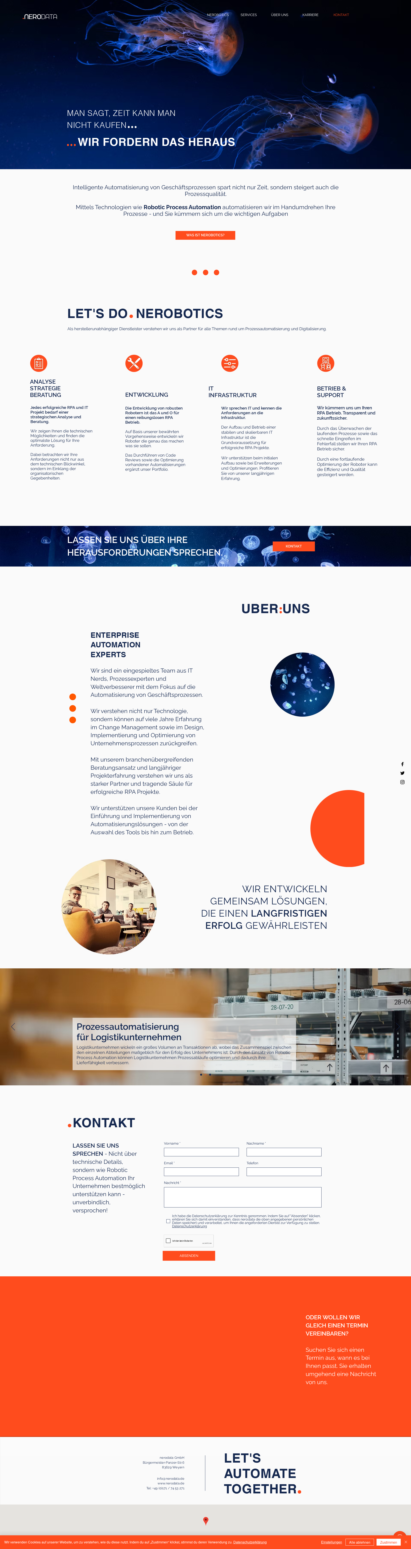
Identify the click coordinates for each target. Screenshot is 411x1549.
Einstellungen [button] (331, 1542)
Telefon (252, 1163)
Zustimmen (388, 1542)
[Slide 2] (206, 1075)
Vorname (171, 1143)
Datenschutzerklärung (250, 1542)
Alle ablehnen (359, 1542)
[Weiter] (398, 1027)
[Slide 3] (210, 1075)
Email (168, 1163)
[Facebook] (402, 764)
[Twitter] (402, 773)
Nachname (255, 1143)
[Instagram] (402, 782)
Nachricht (171, 1183)
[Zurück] (13, 1027)
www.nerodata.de (171, 1483)
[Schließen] (405, 1542)
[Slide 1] (201, 1075)
